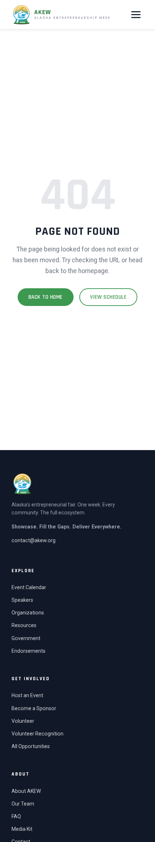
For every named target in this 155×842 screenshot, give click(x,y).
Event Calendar (29, 587)
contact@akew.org (34, 540)
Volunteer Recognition (37, 734)
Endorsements (28, 651)
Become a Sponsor (34, 708)
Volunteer (23, 721)
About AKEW (26, 791)
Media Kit (22, 829)
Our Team (23, 804)
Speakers (22, 600)
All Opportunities (31, 746)
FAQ (16, 816)
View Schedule (108, 297)
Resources (24, 625)
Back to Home (45, 297)
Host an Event (27, 695)
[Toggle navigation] (135, 15)
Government (26, 638)
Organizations (28, 613)
